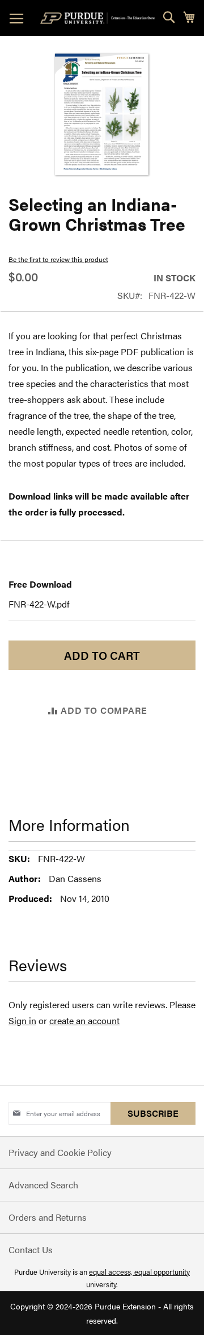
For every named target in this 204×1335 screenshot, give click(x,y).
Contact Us (30, 1249)
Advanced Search (43, 1184)
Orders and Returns (47, 1217)
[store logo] (99, 18)
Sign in (22, 1020)
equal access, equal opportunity (139, 1271)
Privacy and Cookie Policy (60, 1152)
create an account (84, 1020)
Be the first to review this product (58, 259)
